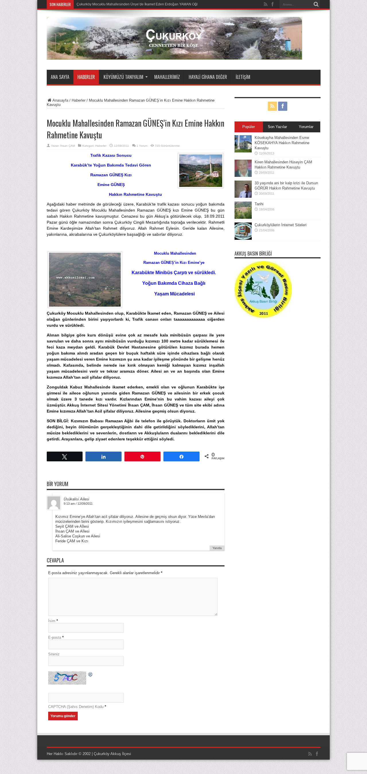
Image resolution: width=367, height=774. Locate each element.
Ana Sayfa (60, 76)
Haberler (86, 76)
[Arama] (316, 4)
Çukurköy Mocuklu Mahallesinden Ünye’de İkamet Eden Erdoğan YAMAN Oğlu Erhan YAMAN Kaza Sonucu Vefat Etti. (168, 4)
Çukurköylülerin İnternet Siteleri (281, 225)
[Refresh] (90, 675)
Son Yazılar (277, 127)
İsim (51, 621)
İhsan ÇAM (67, 145)
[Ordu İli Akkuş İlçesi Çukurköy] (174, 55)
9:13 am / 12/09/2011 (78, 503)
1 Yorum (141, 145)
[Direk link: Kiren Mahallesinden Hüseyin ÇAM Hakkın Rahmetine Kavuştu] (243, 175)
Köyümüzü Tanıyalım (123, 76)
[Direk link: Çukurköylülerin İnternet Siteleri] (243, 238)
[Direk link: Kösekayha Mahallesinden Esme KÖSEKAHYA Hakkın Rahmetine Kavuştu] (243, 151)
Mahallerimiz (167, 76)
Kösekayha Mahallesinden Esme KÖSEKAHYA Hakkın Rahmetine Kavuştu (282, 143)
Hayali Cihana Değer (208, 76)
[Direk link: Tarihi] (243, 217)
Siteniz (54, 654)
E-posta (54, 637)
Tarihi (259, 204)
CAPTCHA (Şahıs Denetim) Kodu (76, 707)
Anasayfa (60, 100)
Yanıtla (217, 548)
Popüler (248, 127)
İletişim (243, 76)
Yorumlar (306, 127)
